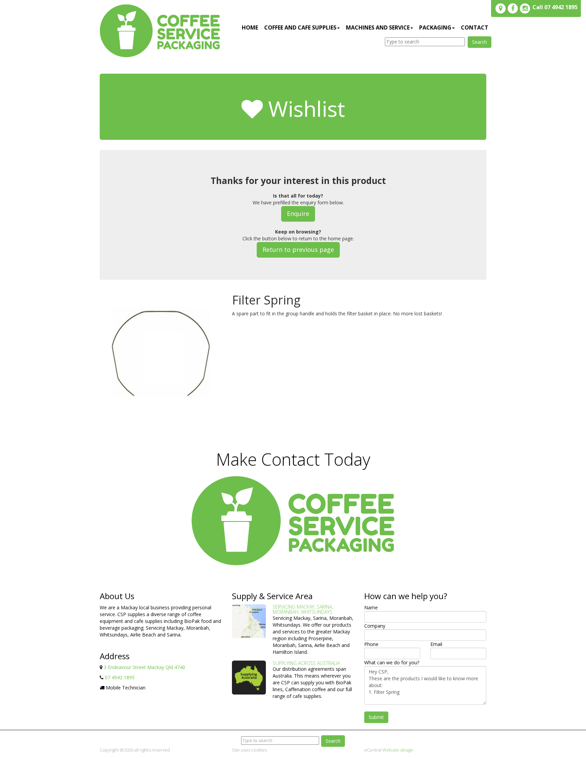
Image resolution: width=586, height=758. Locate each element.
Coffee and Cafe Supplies (300, 27)
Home (250, 27)
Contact (474, 27)
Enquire (298, 213)
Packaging (435, 27)
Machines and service (378, 27)
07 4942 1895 (120, 677)
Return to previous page (298, 249)
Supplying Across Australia (306, 663)
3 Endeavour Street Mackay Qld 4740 (144, 667)
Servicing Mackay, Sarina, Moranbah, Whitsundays (303, 609)
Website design (398, 750)
